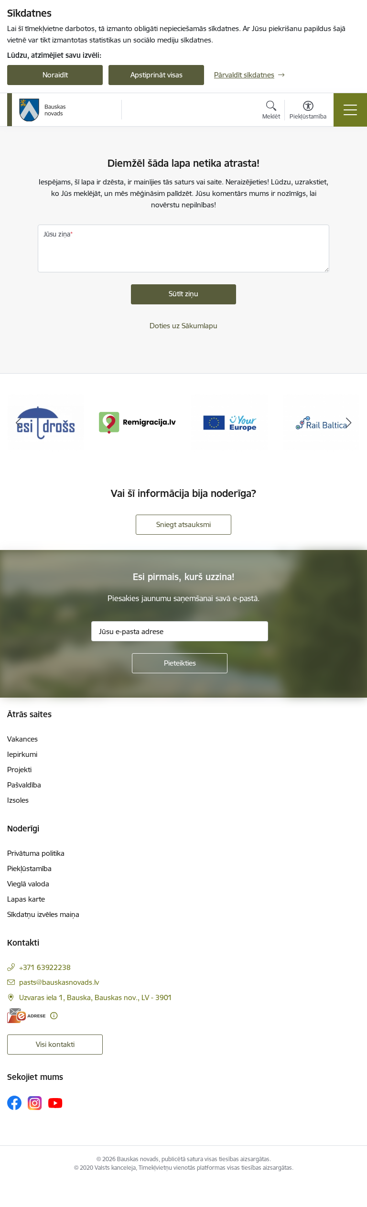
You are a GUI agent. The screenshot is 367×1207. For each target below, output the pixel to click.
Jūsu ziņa (56, 234)
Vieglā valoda (28, 883)
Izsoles (18, 800)
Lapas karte (26, 899)
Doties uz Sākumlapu (183, 325)
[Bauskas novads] (42, 109)
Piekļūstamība (29, 868)
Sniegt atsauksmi (183, 524)
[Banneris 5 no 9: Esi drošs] (46, 422)
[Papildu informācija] (53, 1015)
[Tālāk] (348, 423)
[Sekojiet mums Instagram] (35, 1103)
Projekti (19, 769)
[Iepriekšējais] (18, 423)
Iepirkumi (22, 754)
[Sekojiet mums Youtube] (55, 1102)
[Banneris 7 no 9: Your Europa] (229, 422)
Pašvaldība (24, 784)
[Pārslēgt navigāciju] (350, 110)
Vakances (22, 739)
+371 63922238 (45, 967)
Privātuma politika (36, 853)
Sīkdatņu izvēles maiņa (43, 914)
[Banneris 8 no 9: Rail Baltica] (321, 422)
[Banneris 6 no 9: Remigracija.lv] (137, 422)
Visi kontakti (55, 1044)
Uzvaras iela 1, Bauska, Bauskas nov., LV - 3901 (95, 997)
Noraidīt (55, 74)
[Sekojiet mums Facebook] (14, 1103)
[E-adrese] (26, 1016)
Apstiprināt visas (156, 74)
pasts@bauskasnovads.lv (59, 982)
